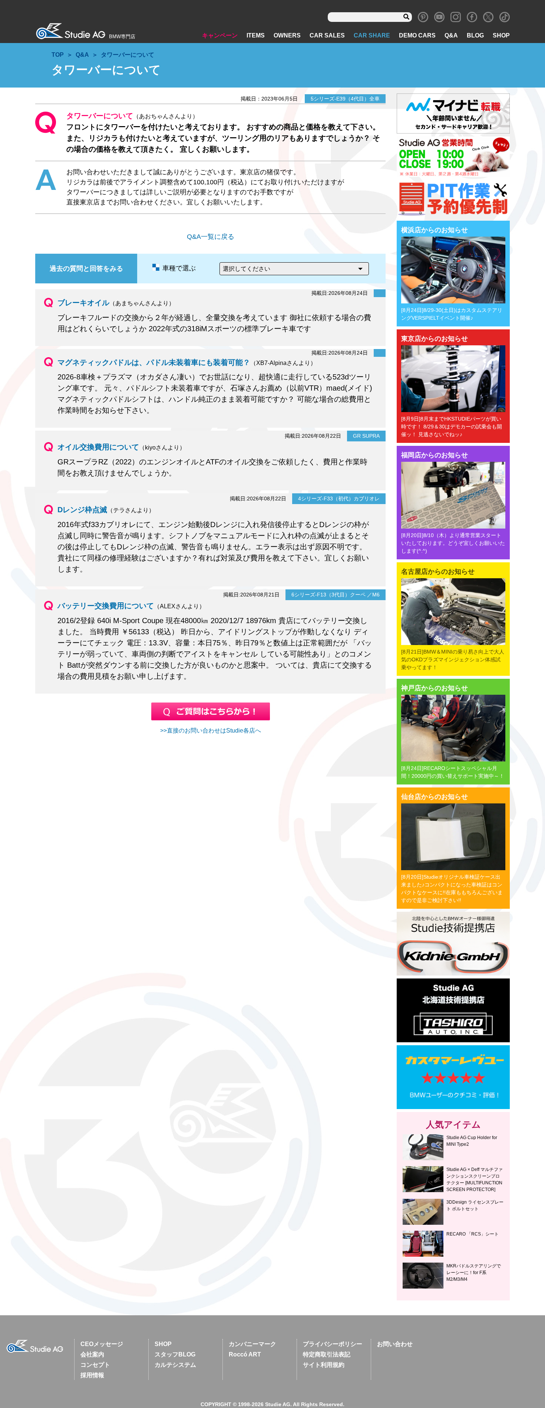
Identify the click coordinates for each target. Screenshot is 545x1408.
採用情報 (92, 1375)
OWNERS (287, 35)
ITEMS (256, 35)
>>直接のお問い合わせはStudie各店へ (210, 730)
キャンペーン (220, 35)
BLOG (475, 35)
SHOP (501, 35)
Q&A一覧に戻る (210, 236)
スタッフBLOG (175, 1354)
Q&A (451, 35)
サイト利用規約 (323, 1365)
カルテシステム (175, 1365)
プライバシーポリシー (332, 1344)
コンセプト (95, 1365)
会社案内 (92, 1354)
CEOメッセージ (101, 1344)
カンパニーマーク (252, 1344)
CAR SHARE (372, 35)
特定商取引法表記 (326, 1354)
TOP (58, 55)
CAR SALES (327, 35)
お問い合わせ (395, 1344)
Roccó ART (245, 1354)
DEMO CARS (417, 35)
